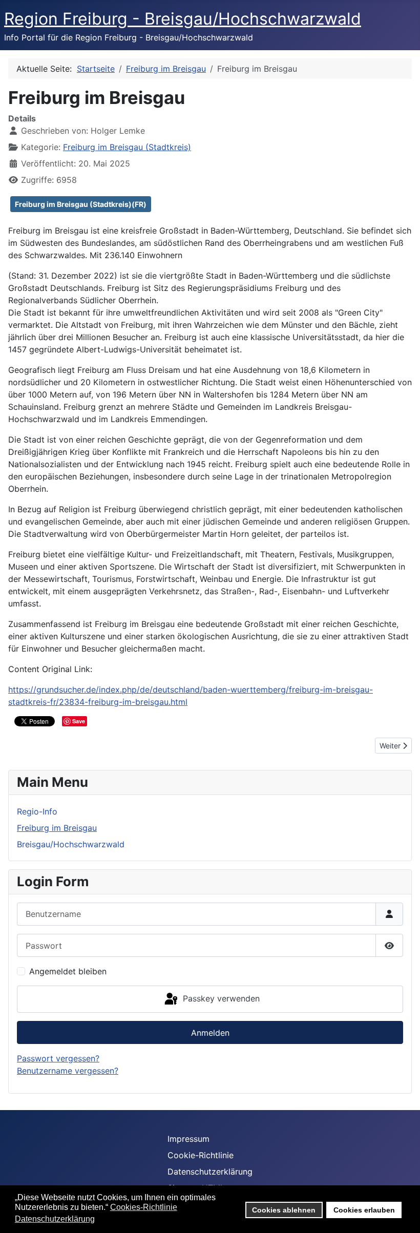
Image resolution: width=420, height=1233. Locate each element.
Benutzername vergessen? (67, 1070)
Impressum (188, 1139)
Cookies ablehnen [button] (284, 1210)
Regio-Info (37, 811)
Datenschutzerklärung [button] (55, 1219)
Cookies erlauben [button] (364, 1210)
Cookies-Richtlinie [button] (143, 1207)
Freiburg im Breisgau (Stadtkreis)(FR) (80, 204)
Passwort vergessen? (58, 1058)
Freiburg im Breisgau (57, 828)
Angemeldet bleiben (68, 971)
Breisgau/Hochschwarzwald (70, 844)
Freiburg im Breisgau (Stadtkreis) (127, 147)
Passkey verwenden (220, 998)
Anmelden (210, 1033)
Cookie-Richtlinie (200, 1155)
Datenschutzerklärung (210, 1171)
